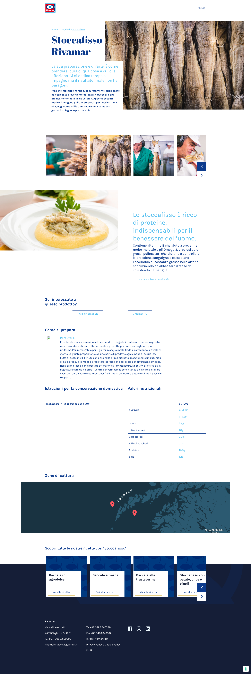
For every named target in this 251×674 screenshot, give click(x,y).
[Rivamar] (50, 8)
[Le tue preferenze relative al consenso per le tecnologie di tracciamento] (246, 669)
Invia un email (86, 313)
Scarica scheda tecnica (152, 279)
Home (54, 29)
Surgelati (65, 29)
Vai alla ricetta (61, 592)
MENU (201, 7)
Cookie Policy (112, 644)
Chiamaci (139, 313)
